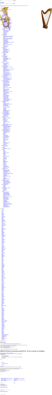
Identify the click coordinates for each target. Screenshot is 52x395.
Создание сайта (2, 385)
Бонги (4, 150)
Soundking (3, 318)
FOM (2, 262)
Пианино (4, 119)
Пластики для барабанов (6, 194)
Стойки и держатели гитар (6, 72)
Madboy (3, 284)
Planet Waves (3, 296)
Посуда (4, 53)
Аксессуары (3, 29)
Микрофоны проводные (6, 129)
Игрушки (4, 140)
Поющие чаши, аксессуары (6, 130)
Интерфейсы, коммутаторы (6, 110)
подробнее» (16, 349)
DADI (2, 247)
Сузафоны (4, 93)
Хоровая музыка (5, 40)
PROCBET (3, 299)
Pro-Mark (3, 298)
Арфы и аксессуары (4, 145)
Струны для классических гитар (7, 79)
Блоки (4, 159)
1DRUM (3, 209)
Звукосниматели (5, 67)
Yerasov (3, 331)
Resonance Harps (4, 305)
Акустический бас (5, 63)
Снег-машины (5, 56)
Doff (2, 251)
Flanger (3, 259)
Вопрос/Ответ (3, 15)
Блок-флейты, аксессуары (6, 84)
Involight (3, 271)
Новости (4, 11)
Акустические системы (6, 107)
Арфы (4, 146)
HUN (2, 269)
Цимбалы (4, 144)
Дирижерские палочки (6, 30)
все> (5, 342)
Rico (2, 306)
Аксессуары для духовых (6, 82)
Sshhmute (3, 319)
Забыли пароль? (2, 2)
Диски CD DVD (5, 46)
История (4, 12)
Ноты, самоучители (4, 34)
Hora (2, 268)
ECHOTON (3, 252)
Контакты (3, 16)
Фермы (4, 179)
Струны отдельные (5, 77)
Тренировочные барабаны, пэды (7, 204)
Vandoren (3, 325)
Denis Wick (3, 249)
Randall (3, 303)
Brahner (3, 235)
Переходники (5, 50)
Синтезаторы (5, 121)
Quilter (3, 302)
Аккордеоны (5, 19)
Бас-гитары (4, 64)
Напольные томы (5, 201)
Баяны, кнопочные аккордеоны (7, 20)
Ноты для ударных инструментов (7, 44)
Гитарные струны (4, 76)
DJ (3, 106)
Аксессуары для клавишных (7, 117)
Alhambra (3, 214)
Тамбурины (4, 158)
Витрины (4, 185)
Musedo (3, 287)
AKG (2, 212)
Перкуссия (3, 149)
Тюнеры (4, 190)
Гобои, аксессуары (5, 86)
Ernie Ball (3, 255)
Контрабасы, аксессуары (6, 183)
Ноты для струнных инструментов (7, 36)
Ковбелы (4, 153)
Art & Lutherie (3, 223)
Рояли (4, 123)
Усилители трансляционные (7, 28)
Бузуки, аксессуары (5, 137)
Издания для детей (5, 39)
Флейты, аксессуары (6, 98)
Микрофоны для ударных (6, 206)
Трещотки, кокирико (6, 166)
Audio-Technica (4, 224)
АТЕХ (2, 333)
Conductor (3, 241)
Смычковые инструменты (5, 180)
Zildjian (3, 332)
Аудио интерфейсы (5, 116)
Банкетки (4, 118)
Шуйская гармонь (4, 338)
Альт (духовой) (5, 83)
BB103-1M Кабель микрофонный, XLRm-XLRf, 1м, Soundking (6, 380)
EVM (2, 257)
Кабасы (4, 160)
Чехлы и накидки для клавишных (7, 124)
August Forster (3, 225)
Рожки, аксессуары (5, 92)
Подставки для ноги (6, 69)
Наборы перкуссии (5, 161)
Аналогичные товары (4, 363)
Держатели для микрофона (6, 128)
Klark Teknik (3, 276)
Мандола (4, 141)
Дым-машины (5, 57)
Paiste (2, 293)
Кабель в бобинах (5, 49)
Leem (2, 282)
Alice (2, 215)
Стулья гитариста (5, 75)
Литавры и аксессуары (6, 193)
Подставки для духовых (6, 81)
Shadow (3, 315)
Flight (2, 261)
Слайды (4, 71)
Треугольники (5, 165)
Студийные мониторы (6, 114)
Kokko (3, 277)
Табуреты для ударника (6, 198)
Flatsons (3, 260)
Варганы (4, 138)
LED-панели (5, 174)
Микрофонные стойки (6, 127)
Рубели (4, 163)
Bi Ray (3, 230)
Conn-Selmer (3, 242)
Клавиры (4, 37)
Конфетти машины (5, 59)
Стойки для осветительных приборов (8, 173)
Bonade (3, 234)
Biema (2, 231)
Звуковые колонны (5, 25)
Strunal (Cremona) (4, 321)
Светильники (5, 172)
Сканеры (4, 177)
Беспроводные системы (6, 74)
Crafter (3, 244)
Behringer (3, 229)
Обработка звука (5, 104)
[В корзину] (12, 382)
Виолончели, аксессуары (6, 181)
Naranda (3, 288)
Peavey (3, 294)
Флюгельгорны (5, 94)
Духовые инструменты (5, 80)
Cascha (3, 237)
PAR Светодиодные (6, 171)
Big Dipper (3, 232)
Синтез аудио (3, 335)
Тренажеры (4, 32)
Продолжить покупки (3, 394)
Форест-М (3, 337)
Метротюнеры (5, 189)
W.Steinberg (3, 327)
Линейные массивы (5, 105)
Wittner (3, 329)
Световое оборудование (5, 168)
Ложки (4, 134)
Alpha (2, 218)
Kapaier (3, 275)
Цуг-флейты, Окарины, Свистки (7, 99)
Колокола (4, 133)
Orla (2, 292)
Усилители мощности (6, 112)
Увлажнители (5, 33)
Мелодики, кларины (6, 90)
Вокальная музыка (5, 41)
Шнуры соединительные (6, 51)
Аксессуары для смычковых (7, 182)
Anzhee (3, 222)
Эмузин (3, 339)
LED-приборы (5, 175)
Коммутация (3, 47)
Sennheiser (3, 314)
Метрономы (4, 188)
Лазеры (4, 169)
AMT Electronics (4, 221)
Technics (3, 323)
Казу (4, 88)
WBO (2, 328)
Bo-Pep (3, 233)
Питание (4, 102)
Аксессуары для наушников (7, 148)
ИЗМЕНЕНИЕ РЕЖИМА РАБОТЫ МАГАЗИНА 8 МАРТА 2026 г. (12, 343)
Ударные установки (5, 199)
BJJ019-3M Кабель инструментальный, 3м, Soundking (19, 380)
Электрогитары (5, 65)
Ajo (2, 211)
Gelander (3, 264)
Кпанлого (4, 151)
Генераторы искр (5, 61)
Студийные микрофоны (6, 113)
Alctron (3, 213)
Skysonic (3, 317)
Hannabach (3, 265)
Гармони (4, 21)
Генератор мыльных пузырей (7, 58)
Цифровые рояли (5, 120)
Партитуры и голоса (6, 45)
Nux (2, 291)
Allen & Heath (3, 216)
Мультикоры (5, 48)
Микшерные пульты (6, 111)
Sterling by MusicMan (4, 320)
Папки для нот (5, 43)
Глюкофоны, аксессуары (6, 131)
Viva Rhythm (3, 326)
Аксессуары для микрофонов (7, 126)
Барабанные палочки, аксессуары (7, 196)
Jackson (3, 272)
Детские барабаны (5, 205)
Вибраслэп (4, 162)
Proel (2, 300)
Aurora (3, 226)
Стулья (4, 122)
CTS (2, 245)
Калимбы (4, 154)
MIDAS (3, 286)
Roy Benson (3, 310)
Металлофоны (5, 157)
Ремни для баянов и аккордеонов (7, 22)
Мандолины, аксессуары (6, 142)
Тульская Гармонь (4, 336)
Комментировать (2, 384)
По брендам (4, 13)
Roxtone (3, 309)
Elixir (2, 253)
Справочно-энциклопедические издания (8, 42)
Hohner (3, 267)
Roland (3, 308)
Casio (2, 238)
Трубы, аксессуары (5, 96)
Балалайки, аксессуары (6, 136)
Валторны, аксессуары (6, 85)
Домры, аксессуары (5, 139)
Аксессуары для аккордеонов (7, 23)
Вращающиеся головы (6, 170)
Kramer (3, 279)
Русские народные (5, 135)
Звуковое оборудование (5, 101)
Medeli (3, 285)
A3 (2, 210)
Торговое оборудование (5, 184)
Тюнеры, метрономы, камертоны (6, 187)
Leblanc (3, 281)
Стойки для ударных (6, 192)
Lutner (2, 283)
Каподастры (5, 68)
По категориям (5, 14)
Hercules (3, 266)
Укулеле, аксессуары (6, 143)
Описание (3, 362)
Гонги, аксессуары (5, 197)
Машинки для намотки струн (7, 70)
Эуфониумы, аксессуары (6, 100)
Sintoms (3, 316)
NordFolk (3, 290)
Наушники (3, 147)
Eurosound (3, 256)
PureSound (3, 301)
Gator (2, 263)
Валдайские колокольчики (5, 334)
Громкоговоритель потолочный (7, 26)
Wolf (2, 330)
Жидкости (4, 60)
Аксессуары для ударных (6, 195)
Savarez (3, 311)
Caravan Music (3, 236)
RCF (2, 304)
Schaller (3, 312)
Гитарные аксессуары (4, 66)
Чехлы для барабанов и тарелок (7, 203)
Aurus (2, 227)
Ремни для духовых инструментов (7, 91)
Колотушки (4, 164)
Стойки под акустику (6, 103)
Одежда (4, 55)
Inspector (3, 270)
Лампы (4, 176)
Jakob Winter (3, 273)
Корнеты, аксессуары (6, 89)
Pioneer (3, 295)
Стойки (4, 186)
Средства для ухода (5, 31)
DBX (2, 248)
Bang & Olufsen (4, 228)
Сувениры (4, 54)
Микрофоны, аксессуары (5, 125)
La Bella (3, 280)
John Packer (3, 274)
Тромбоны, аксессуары (6, 95)
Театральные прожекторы (6, 178)
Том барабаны (5, 200)
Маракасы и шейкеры (6, 152)
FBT (2, 258)
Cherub (3, 240)
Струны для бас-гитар (6, 78)
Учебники (4, 35)
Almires (3, 217)
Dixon (2, 250)
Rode (2, 307)
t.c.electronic (3, 322)
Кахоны (4, 155)
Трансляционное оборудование (6, 24)
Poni (2, 297)
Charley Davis (3, 239)
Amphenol (3, 220)
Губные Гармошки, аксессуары (7, 87)
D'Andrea (3, 246)
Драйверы (4, 109)
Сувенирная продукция (5, 52)
